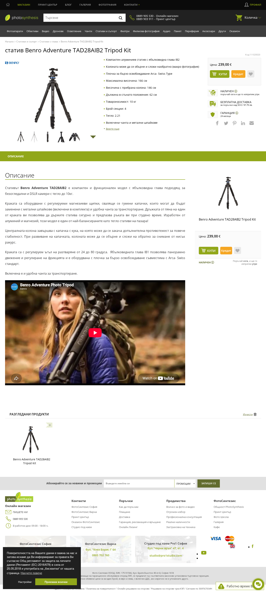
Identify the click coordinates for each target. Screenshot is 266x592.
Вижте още (112, 128)
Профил (255, 4)
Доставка (124, 517)
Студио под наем (81, 527)
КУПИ (211, 251)
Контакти (130, 4)
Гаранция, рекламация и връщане (140, 522)
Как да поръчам (128, 507)
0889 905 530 (20, 519)
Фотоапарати (15, 31)
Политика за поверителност (100, 588)
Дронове (58, 31)
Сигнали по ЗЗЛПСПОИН (199, 588)
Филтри (124, 31)
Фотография (107, 4)
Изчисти (248, 414)
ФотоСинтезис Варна (84, 512)
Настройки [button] (25, 582)
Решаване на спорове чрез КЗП (167, 588)
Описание (16, 156)
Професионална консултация (184, 517)
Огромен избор (175, 512)
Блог (68, 4)
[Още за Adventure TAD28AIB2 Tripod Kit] (30, 440)
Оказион (234, 31)
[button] (217, 125)
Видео (45, 31)
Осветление (74, 31)
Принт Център (80, 517)
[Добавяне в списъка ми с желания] (250, 73)
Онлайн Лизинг (128, 527)
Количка (251, 17)
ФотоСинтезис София (84, 507)
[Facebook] (253, 547)
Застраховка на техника (180, 527)
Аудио (166, 31)
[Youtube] (203, 554)
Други (222, 31)
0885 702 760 (100, 555)
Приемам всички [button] (56, 582)
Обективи (32, 31)
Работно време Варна (243, 586)
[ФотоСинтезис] (21, 17)
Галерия (85, 4)
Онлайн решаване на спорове (133, 588)
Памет (177, 31)
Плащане (124, 512)
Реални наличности (178, 522)
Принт (47, 4)
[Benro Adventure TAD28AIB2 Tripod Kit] (228, 193)
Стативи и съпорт (106, 31)
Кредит (238, 74)
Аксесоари (208, 31)
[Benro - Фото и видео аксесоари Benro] (12, 63)
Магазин (24, 4)
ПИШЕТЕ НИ (20, 512)
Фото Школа (221, 517)
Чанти (88, 31)
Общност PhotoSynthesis (229, 507)
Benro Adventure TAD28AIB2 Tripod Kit (227, 219)
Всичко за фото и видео (180, 507)
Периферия (192, 31)
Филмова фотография (146, 31)
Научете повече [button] (31, 573)
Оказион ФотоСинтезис (85, 522)
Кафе (217, 527)
